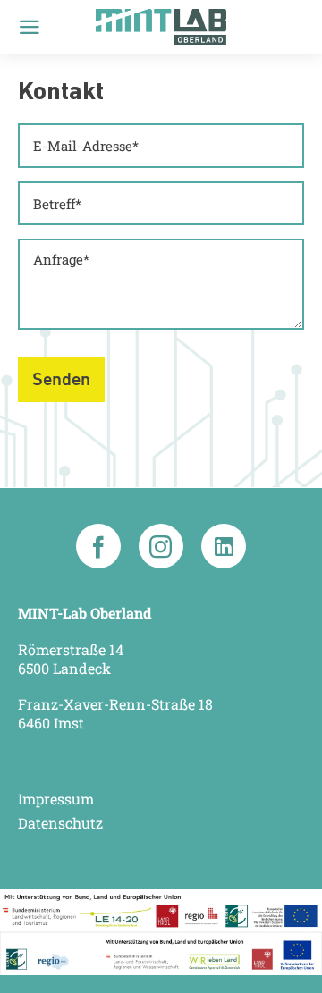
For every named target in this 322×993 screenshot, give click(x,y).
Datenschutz (60, 823)
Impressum (56, 799)
